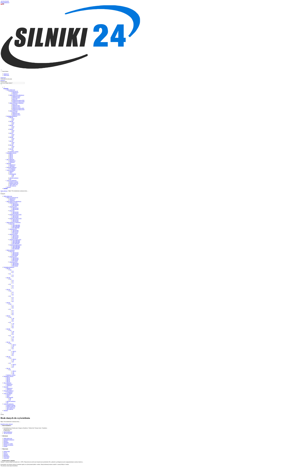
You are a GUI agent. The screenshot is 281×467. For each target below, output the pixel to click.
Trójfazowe (15, 93)
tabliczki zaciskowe (13, 178)
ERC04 (11, 158)
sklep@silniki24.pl (5, 2)
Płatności (6, 441)
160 (13, 373)
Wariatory (8, 187)
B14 (13, 118)
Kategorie (3, 193)
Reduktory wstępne (13, 151)
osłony (10, 172)
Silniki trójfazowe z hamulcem (16, 103)
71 (12, 283)
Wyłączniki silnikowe (11, 167)
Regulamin (6, 442)
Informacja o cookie (8, 443)
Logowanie (6, 458)
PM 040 (11, 121)
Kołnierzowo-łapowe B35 (18, 100)
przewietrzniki (12, 174)
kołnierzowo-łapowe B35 (18, 108)
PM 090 (11, 137)
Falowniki (8, 163)
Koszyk (5, 452)
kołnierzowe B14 (16, 96)
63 (12, 272)
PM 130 (11, 145)
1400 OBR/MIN (16, 225)
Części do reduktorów (11, 180)
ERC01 (11, 154)
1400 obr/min (15, 204)
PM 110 (11, 141)
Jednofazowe (15, 92)
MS (13, 175)
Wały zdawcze (12, 185)
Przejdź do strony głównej (7, 424)
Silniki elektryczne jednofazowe (16, 95)
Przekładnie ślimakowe (11, 116)
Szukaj (2, 414)
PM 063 (11, 129)
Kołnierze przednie (13, 181)
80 (12, 294)
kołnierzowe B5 (16, 97)
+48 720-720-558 (5, 1)
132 (13, 346)
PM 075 (11, 133)
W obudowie (12, 168)
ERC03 (11, 156)
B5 (13, 120)
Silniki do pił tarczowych (12, 197)
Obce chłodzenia (10, 159)
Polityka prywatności (8, 445)
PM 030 (11, 117)
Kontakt (5, 446)
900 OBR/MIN (15, 227)
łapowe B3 (14, 99)
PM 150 (11, 149)
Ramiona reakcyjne (13, 183)
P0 (13, 176)
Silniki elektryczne (10, 89)
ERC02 (11, 155)
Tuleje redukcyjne (13, 184)
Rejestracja (6, 455)
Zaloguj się (6, 73)
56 (12, 271)
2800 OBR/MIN (16, 226)
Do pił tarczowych (13, 91)
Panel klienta (6, 456)
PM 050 (11, 125)
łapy (10, 179)
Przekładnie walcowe (11, 153)
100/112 (14, 344)
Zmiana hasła (7, 451)
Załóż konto (6, 75)
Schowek (6, 454)
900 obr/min (15, 233)
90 (12, 308)
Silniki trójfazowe (13, 110)
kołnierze (11, 171)
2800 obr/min (15, 205)
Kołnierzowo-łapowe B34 (18, 101)
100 (13, 318)
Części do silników (10, 170)
